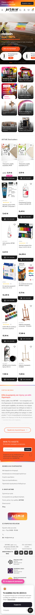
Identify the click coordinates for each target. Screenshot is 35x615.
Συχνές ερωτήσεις (8, 477)
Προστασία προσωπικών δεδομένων (14, 483)
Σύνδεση (27, 449)
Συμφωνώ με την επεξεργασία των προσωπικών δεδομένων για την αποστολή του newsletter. (13, 456)
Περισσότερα (11, 599)
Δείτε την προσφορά (11, 49)
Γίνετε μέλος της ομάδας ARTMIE (13, 500)
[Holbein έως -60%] (17, 38)
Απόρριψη (6, 610)
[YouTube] (26, 553)
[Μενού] (2, 10)
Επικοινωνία (6, 503)
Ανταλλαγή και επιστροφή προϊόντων (14, 473)
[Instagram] (21, 553)
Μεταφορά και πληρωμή (10, 470)
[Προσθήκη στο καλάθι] (9, 178)
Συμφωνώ (17, 605)
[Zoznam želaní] (29, 10)
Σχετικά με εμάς (7, 493)
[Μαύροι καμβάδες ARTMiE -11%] (19, 62)
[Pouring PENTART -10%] (24, 62)
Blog (3, 506)
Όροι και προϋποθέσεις (9, 480)
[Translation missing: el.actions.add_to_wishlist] (14, 145)
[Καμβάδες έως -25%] (15, 62)
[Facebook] (16, 553)
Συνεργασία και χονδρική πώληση (13, 497)
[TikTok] (31, 553)
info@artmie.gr (9, 537)
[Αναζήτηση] (20, 10)
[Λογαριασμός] (24, 10)
